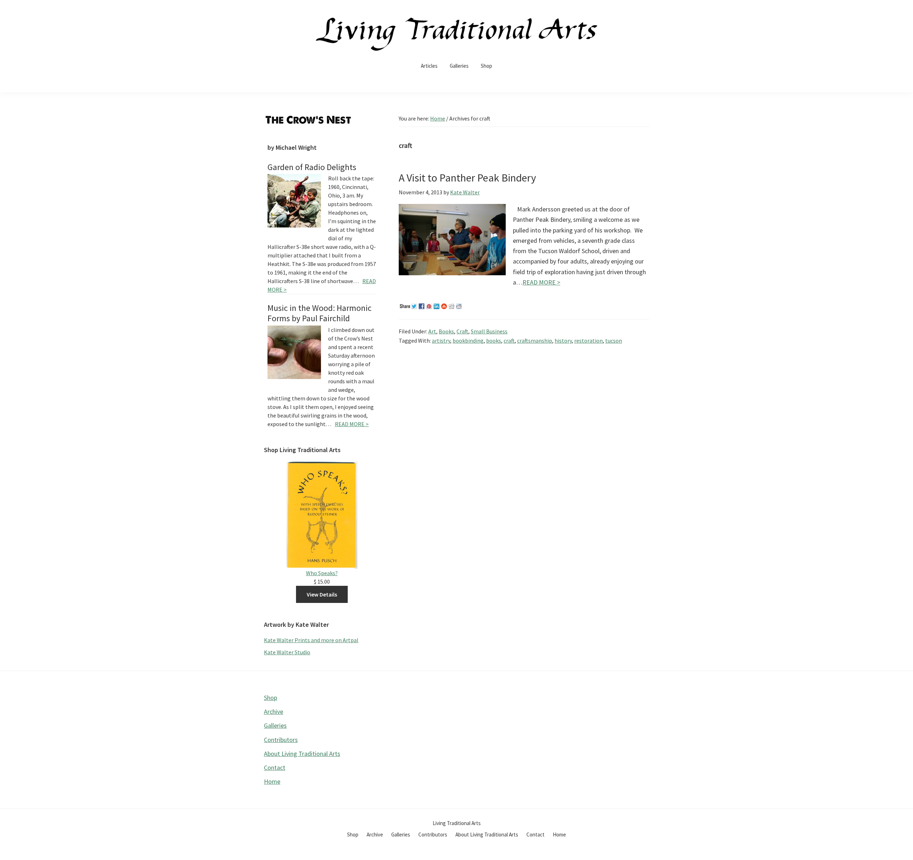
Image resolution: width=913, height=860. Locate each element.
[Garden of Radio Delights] (294, 200)
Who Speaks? (322, 573)
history (563, 340)
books (493, 340)
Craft (462, 331)
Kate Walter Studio (287, 652)
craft (509, 340)
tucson (613, 340)
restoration (588, 340)
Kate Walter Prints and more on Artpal (311, 640)
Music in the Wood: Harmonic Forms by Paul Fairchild (319, 313)
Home (272, 781)
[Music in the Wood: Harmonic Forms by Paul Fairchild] (294, 352)
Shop (270, 697)
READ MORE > (541, 282)
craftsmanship (534, 340)
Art (432, 331)
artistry (441, 340)
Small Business (489, 331)
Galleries (275, 725)
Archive (273, 711)
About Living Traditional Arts (302, 753)
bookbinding (468, 340)
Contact (274, 767)
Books (446, 331)
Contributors (281, 740)
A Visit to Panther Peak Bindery (467, 177)
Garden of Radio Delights (311, 167)
